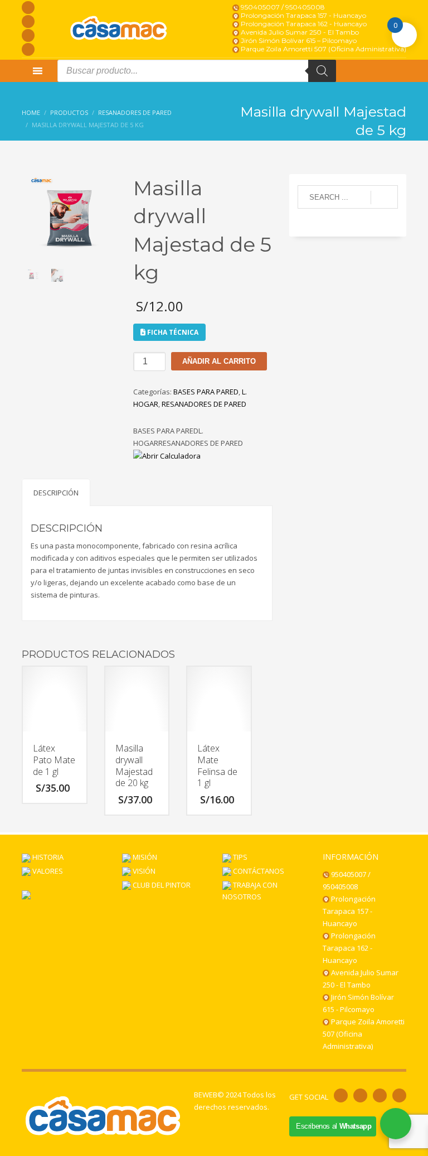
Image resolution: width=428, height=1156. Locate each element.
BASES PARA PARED (206, 392)
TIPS (239, 857)
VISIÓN (143, 871)
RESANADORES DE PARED (204, 404)
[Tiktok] (28, 49)
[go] (384, 197)
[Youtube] (28, 35)
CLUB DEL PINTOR (161, 885)
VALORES (47, 871)
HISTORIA (47, 857)
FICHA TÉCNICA (171, 332)
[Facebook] (28, 7)
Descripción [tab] (56, 493)
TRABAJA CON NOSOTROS (250, 891)
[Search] (322, 71)
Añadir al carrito (219, 361)
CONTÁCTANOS (257, 871)
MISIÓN (144, 857)
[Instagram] (28, 21)
